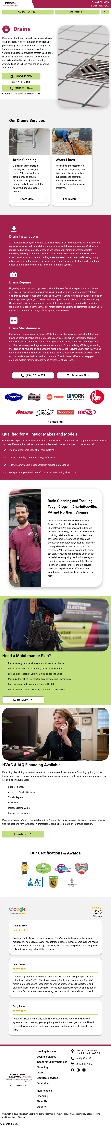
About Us (42, 1101)
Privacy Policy (62, 1114)
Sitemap (21, 1117)
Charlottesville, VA (101, 6)
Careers (41, 1106)
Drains (40, 1072)
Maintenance (44, 1090)
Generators (43, 1083)
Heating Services (46, 1051)
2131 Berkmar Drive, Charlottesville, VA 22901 (89, 1052)
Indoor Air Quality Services (52, 1061)
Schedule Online (84, 1064)
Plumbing (42, 1067)
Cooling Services (46, 1056)
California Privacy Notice (81, 1114)
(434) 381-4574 (102, 2)
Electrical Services (47, 1077)
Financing (42, 1095)
